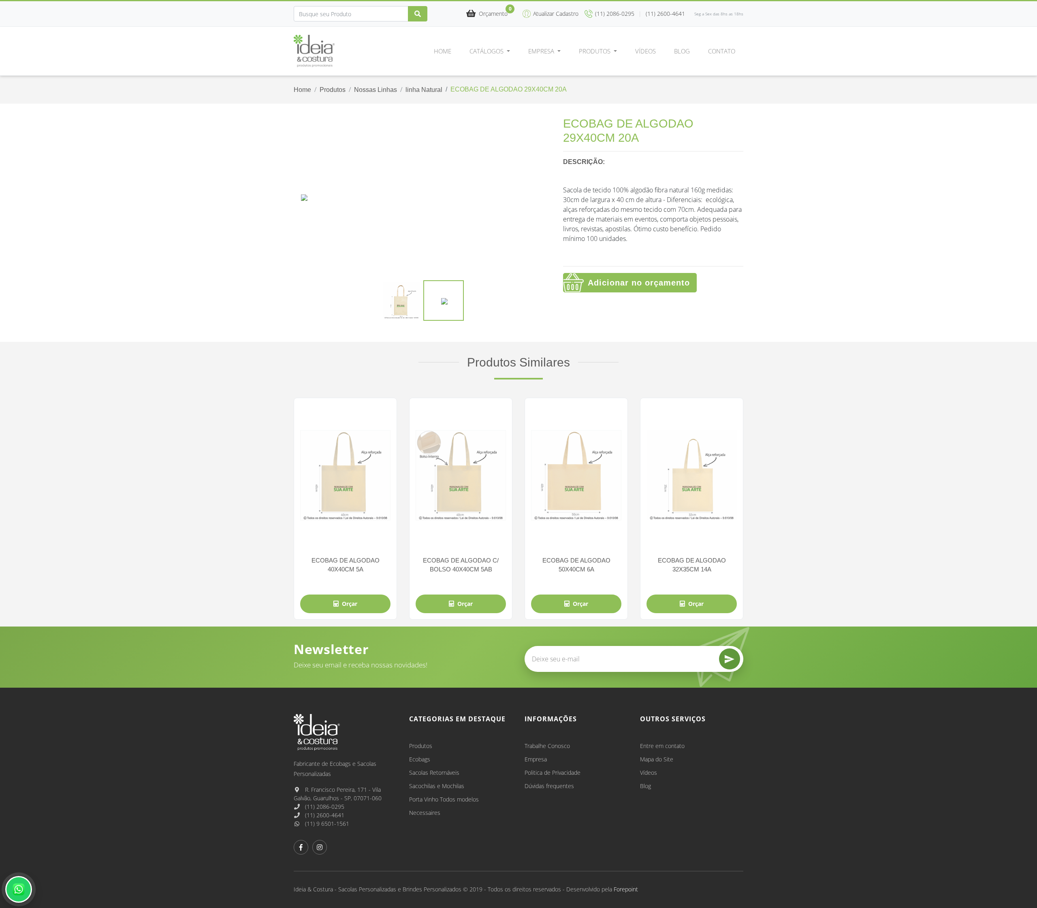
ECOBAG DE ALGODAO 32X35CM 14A (692, 564)
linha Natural (423, 89)
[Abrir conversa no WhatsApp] (18, 889)
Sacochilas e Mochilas (436, 786)
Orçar (349, 603)
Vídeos (645, 51)
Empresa (536, 759)
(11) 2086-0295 (323, 806)
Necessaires (424, 812)
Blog (682, 51)
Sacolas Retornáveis (434, 772)
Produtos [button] (595, 51)
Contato (721, 51)
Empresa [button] (542, 51)
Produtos (333, 89)
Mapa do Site (656, 759)
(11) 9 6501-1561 (326, 823)
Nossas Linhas (375, 89)
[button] (486, 13)
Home (442, 51)
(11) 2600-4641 (323, 815)
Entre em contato (662, 746)
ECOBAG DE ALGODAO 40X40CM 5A (346, 564)
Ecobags (419, 759)
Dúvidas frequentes (549, 786)
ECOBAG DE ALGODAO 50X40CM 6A (576, 564)
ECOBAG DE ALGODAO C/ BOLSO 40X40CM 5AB (461, 564)
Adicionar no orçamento (639, 282)
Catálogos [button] (487, 51)
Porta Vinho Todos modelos (444, 799)
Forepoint (626, 889)
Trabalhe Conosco (547, 746)
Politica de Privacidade (552, 772)
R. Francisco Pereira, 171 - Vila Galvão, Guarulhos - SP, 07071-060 (338, 794)
